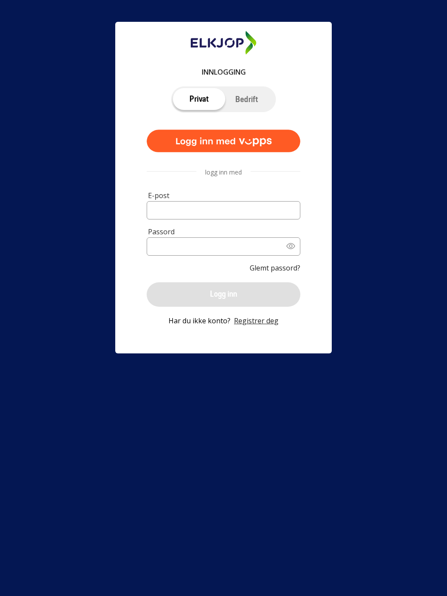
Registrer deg (256, 320)
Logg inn (223, 294)
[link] (223, 142)
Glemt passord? (275, 268)
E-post (158, 195)
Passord (161, 231)
